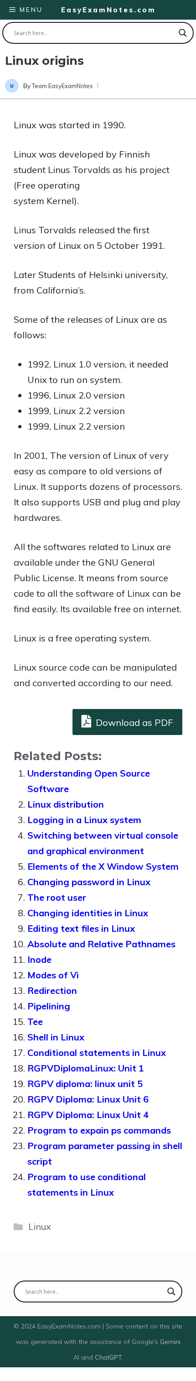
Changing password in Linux (88, 881)
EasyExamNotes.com (108, 9)
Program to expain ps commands (99, 1130)
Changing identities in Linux (87, 913)
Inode (39, 959)
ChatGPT (108, 1357)
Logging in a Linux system (84, 819)
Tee (35, 1021)
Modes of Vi (53, 975)
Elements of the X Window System (103, 866)
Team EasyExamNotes (62, 85)
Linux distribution (65, 804)
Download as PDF (133, 722)
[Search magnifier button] (182, 32)
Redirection (52, 990)
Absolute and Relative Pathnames (101, 944)
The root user (56, 897)
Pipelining (48, 1006)
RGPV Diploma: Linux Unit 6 (88, 1099)
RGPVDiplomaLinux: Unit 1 (85, 1068)
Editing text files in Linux (81, 928)
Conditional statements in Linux (96, 1052)
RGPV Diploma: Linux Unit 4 (88, 1114)
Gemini (170, 1342)
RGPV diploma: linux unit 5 (85, 1083)
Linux (39, 1226)
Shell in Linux (55, 1037)
